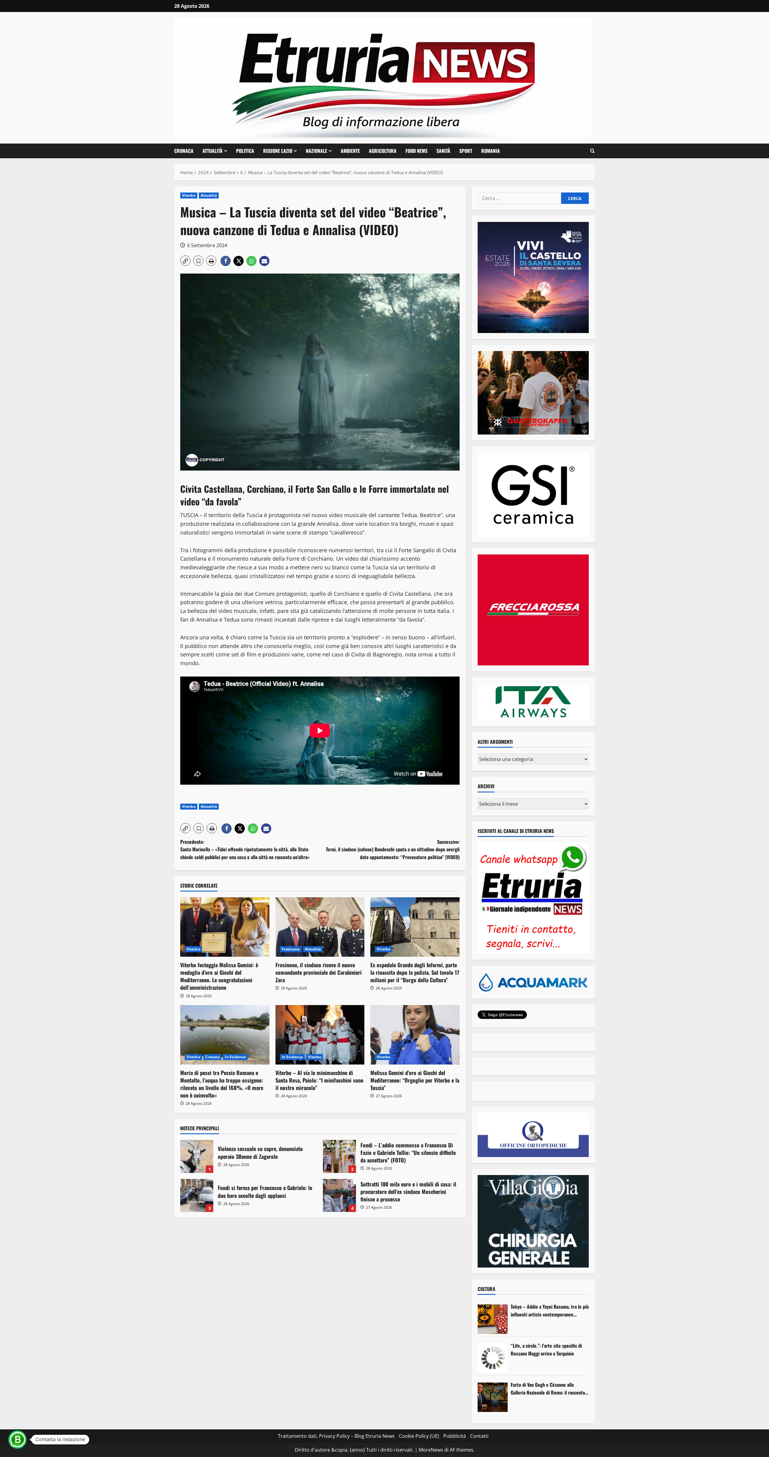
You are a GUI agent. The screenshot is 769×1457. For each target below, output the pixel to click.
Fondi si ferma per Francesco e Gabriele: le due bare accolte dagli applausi (196, 1195)
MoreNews (431, 1449)
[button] (592, 151)
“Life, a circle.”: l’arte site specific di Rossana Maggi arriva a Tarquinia (546, 1349)
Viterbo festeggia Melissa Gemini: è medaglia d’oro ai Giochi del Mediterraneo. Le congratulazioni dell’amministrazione (219, 976)
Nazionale (316, 150)
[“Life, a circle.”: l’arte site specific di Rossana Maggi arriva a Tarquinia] (493, 1358)
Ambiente (350, 150)
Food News (416, 150)
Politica (245, 150)
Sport (465, 150)
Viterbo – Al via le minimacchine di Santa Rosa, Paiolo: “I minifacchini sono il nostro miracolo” (319, 1080)
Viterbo (189, 195)
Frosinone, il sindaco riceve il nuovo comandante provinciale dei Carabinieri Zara (318, 972)
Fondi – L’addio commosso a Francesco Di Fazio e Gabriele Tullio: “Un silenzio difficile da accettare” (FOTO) (339, 1156)
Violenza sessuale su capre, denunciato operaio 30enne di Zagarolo (196, 1156)
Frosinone (291, 949)
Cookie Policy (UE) (419, 1436)
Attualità (212, 150)
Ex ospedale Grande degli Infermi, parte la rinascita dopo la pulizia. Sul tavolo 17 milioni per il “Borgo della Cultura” (414, 972)
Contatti (479, 1436)
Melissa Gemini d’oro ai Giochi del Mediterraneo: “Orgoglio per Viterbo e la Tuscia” (414, 1080)
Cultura (486, 1288)
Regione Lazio (277, 150)
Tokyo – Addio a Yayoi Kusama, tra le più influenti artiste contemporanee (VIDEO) (550, 1310)
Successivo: (393, 849)
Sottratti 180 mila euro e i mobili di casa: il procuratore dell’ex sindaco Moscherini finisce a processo (339, 1195)
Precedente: (245, 849)
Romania (490, 150)
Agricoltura (383, 150)
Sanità (443, 150)
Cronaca (183, 150)
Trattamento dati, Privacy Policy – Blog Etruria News (336, 1436)
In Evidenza (235, 1056)
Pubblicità (454, 1436)
